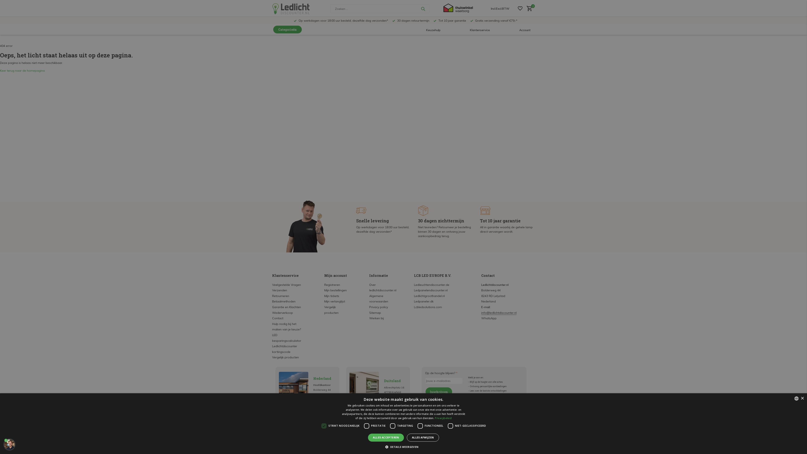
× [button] (802, 398)
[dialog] (403, 423)
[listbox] (796, 398)
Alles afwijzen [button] (423, 437)
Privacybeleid (443, 418)
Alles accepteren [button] (386, 437)
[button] (403, 447)
